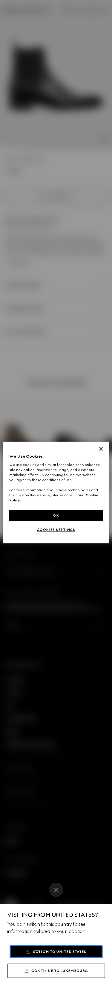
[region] (56, 492)
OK (56, 515)
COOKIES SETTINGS (56, 530)
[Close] (56, 890)
